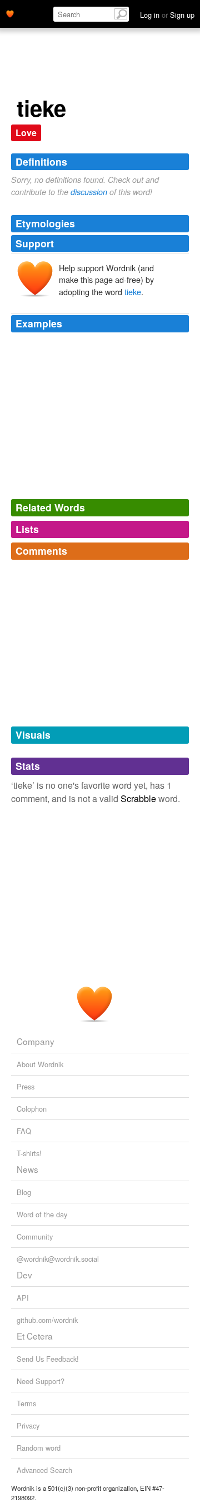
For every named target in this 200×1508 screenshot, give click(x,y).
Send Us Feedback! (48, 1358)
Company (35, 1041)
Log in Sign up (167, 14)
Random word (39, 1447)
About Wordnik (40, 1064)
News (27, 1169)
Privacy (28, 1425)
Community (35, 1236)
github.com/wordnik (47, 1320)
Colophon (32, 1108)
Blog (24, 1192)
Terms (26, 1403)
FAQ (24, 1131)
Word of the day (42, 1214)
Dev (24, 1274)
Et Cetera (35, 1336)
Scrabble (138, 798)
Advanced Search (44, 1470)
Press (25, 1086)
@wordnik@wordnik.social (58, 1258)
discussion (89, 191)
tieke (132, 291)
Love (26, 132)
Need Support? (40, 1381)
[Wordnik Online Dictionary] (10, 13)
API (23, 1297)
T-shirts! (29, 1153)
